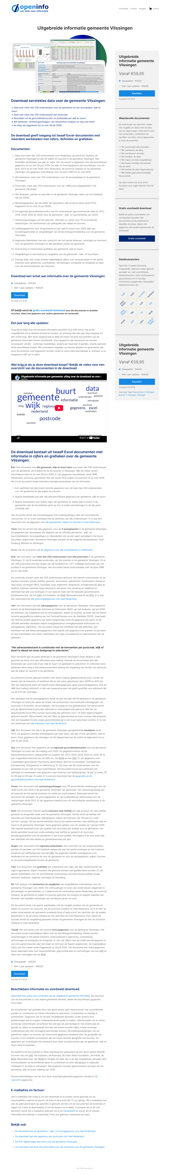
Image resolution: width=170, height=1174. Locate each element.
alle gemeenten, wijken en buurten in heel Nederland (73, 522)
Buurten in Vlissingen (127, 395)
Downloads (123, 9)
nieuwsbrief (69, 1111)
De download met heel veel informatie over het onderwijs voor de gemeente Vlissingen (59, 1147)
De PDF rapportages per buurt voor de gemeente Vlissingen (46, 1142)
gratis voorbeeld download (49, 310)
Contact (133, 9)
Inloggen (142, 9)
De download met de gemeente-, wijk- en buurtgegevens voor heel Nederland (55, 1131)
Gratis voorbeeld (137, 238)
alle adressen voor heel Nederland (48, 723)
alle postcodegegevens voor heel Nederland (53, 599)
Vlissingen (141, 395)
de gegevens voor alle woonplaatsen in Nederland (66, 550)
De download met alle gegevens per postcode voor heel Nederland (49, 1136)
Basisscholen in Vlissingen (143, 392)
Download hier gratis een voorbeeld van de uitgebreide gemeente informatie (50, 996)
